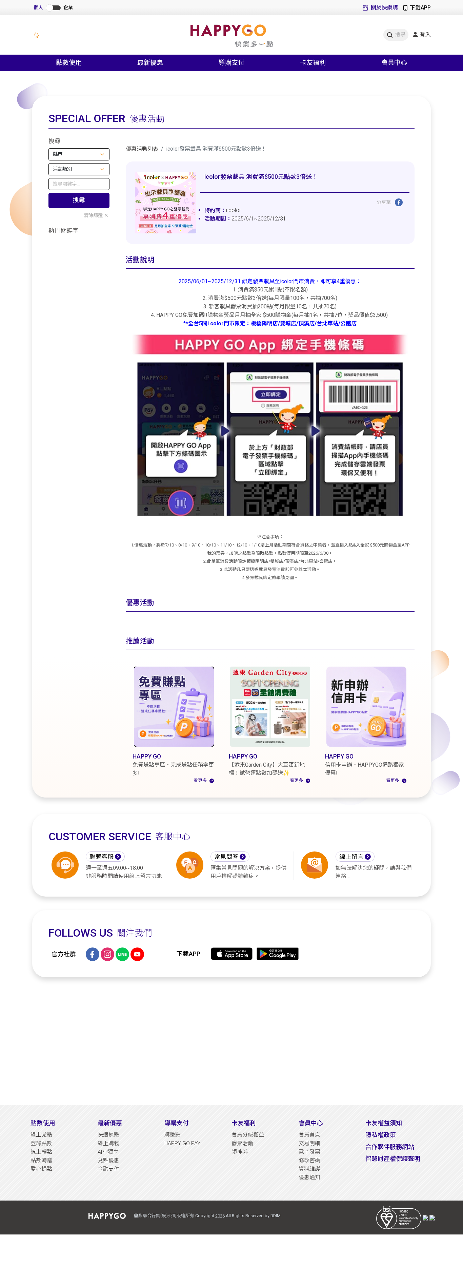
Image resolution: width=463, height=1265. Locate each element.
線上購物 (108, 1143)
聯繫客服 (101, 857)
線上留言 (351, 857)
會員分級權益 (248, 1134)
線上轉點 (41, 1152)
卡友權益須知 (383, 1123)
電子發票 (309, 1152)
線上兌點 (41, 1134)
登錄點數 (41, 1143)
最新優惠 (110, 1123)
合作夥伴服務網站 (389, 1146)
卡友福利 (244, 1123)
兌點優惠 (108, 1160)
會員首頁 (309, 1134)
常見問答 (226, 857)
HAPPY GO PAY (182, 1143)
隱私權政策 (380, 1134)
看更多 (200, 780)
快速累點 (108, 1134)
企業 (68, 8)
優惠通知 (309, 1177)
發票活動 (242, 1143)
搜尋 (79, 200)
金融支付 (108, 1169)
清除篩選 (93, 215)
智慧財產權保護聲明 (392, 1158)
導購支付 (176, 1123)
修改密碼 (309, 1160)
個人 (38, 8)
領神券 (240, 1152)
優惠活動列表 (142, 149)
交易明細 (309, 1143)
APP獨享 (108, 1152)
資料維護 (309, 1169)
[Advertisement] (231, 1041)
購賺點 (172, 1134)
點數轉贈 (41, 1160)
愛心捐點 (41, 1169)
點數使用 (43, 1123)
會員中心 (311, 1123)
